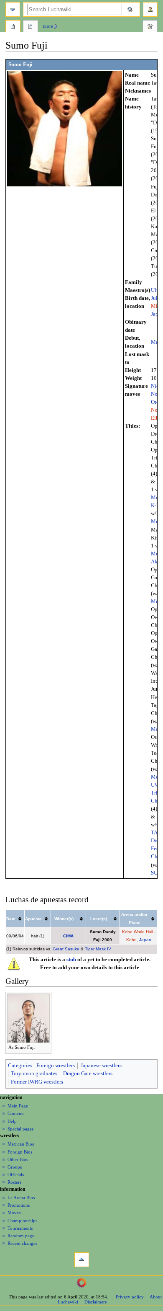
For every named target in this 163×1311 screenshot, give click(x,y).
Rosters (14, 1182)
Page (13, 27)
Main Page (18, 1105)
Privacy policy (130, 1296)
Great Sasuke (66, 949)
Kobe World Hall (137, 931)
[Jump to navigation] (12, 9)
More (48, 25)
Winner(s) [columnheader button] (64, 918)
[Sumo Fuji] (64, 128)
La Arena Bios (21, 1197)
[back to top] (81, 1259)
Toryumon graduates (34, 1073)
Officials (16, 1174)
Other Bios (18, 1159)
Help (12, 1121)
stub (71, 960)
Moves (14, 1212)
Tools (150, 27)
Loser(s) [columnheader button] (98, 918)
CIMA (68, 936)
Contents (16, 1113)
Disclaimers (95, 1301)
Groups (15, 1166)
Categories (20, 1065)
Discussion (30, 27)
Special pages (20, 1128)
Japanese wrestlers (101, 1065)
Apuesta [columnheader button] (33, 918)
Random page (21, 1235)
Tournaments (20, 1228)
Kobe (131, 939)
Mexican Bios (21, 1143)
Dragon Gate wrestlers (87, 1073)
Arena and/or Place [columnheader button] (134, 918)
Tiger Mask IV (98, 949)
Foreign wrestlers (55, 1065)
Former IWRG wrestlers (37, 1082)
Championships (22, 1220)
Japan (145, 939)
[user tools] (150, 9)
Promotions (19, 1205)
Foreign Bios (20, 1151)
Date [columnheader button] (10, 918)
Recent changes (22, 1243)
